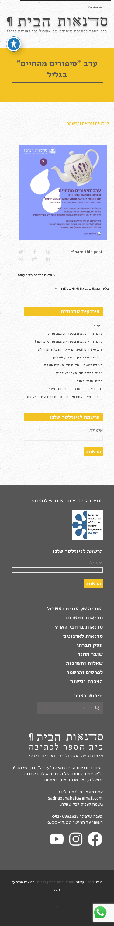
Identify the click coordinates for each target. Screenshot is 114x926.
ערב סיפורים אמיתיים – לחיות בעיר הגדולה (70, 349)
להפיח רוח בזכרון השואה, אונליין (78, 357)
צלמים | (40, 882)
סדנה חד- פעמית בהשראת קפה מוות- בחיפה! (69, 341)
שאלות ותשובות (84, 663)
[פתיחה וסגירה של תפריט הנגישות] (13, 44)
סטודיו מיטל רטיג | (60, 882)
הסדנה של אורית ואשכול (75, 608)
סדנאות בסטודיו (84, 617)
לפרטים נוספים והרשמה (88, 123)
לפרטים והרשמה (84, 672)
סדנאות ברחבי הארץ (79, 626)
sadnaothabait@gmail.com (75, 798)
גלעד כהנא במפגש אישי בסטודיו (83, 288)
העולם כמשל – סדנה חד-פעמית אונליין (73, 365)
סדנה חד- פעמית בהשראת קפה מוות (75, 333)
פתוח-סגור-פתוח (90, 380)
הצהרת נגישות (86, 681)
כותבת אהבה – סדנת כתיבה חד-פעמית (74, 388)
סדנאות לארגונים (83, 635)
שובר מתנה (90, 654)
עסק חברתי (90, 645)
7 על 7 (98, 325)
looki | (89, 882)
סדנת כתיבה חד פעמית (35, 275)
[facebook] (57, 908)
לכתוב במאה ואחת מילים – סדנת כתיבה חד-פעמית (65, 396)
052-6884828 (65, 816)
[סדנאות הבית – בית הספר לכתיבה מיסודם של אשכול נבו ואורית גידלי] (58, 31)
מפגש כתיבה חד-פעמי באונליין (79, 373)
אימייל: (95, 430)
